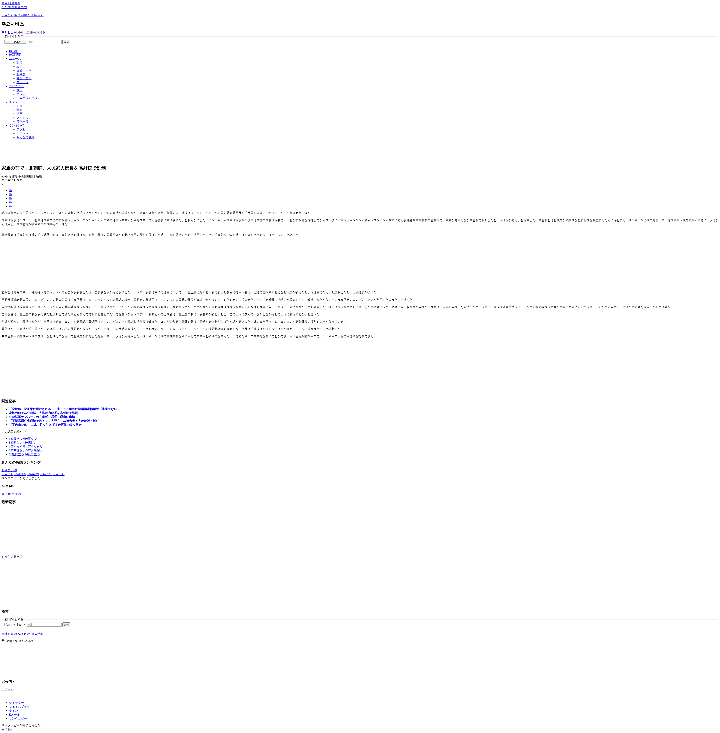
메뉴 (9, 729)
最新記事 (15, 54)
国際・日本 (24, 70)
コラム (21, 94)
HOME (13, 51)
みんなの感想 (25, 137)
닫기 (46, 32)
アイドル (22, 117)
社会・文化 (24, 78)
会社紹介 (8, 634)
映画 (19, 113)
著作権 (18, 634)
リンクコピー (18, 718)
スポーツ (22, 82)
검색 (66, 41)
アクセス (22, 129)
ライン (13, 710)
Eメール (14, 714)
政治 (19, 62)
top (3, 729)
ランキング (16, 125)
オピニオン (16, 86)
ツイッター (16, 702)
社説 (19, 90)
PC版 (27, 634)
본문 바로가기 (11, 3)
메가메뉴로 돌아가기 (28, 32)
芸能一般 (22, 121)
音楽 (19, 109)
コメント (22, 133)
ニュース (15, 58)
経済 (19, 66)
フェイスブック (19, 706)
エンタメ (15, 101)
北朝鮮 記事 (9, 470)
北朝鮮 (21, 74)
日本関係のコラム (28, 98)
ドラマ (21, 105)
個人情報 (38, 634)
